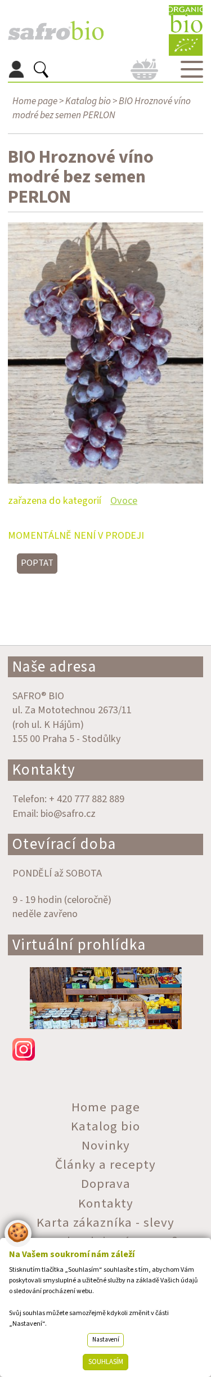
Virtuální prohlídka (79, 945)
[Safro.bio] (56, 31)
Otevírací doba (64, 844)
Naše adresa (54, 667)
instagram (106, 1049)
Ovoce (123, 500)
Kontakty (44, 770)
